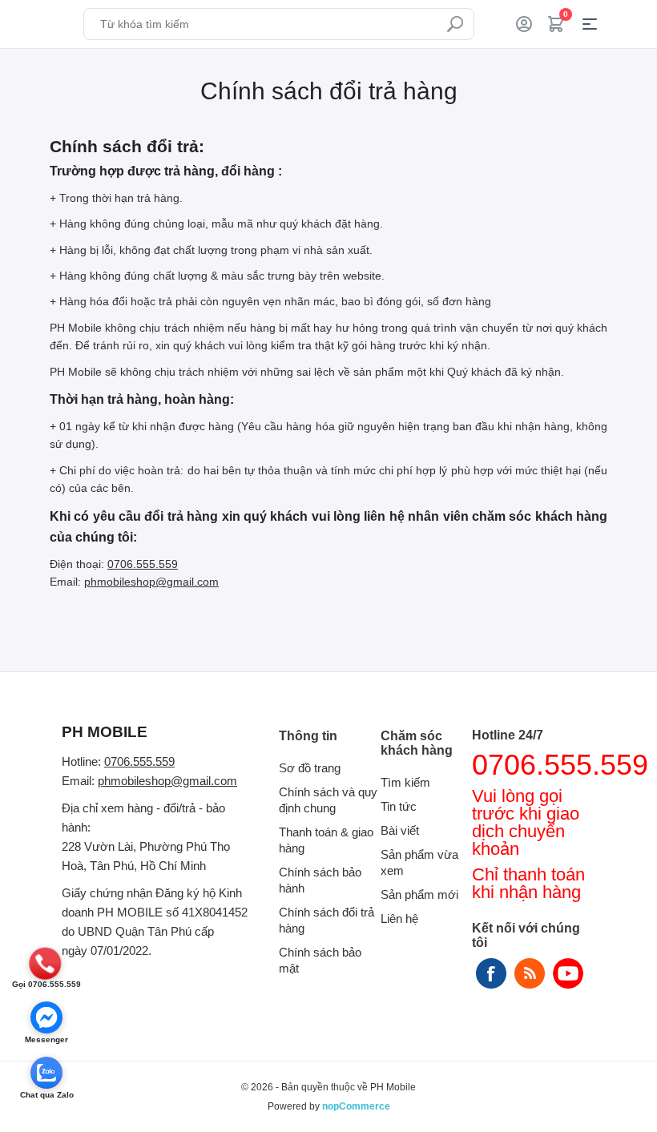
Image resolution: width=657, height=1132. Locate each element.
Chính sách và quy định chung (328, 800)
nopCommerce (356, 1106)
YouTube (568, 973)
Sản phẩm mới (419, 894)
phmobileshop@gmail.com (151, 581)
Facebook (491, 973)
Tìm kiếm (455, 24)
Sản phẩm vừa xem (419, 862)
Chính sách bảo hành (320, 880)
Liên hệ (399, 918)
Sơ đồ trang (310, 768)
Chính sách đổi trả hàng (326, 920)
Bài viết (400, 830)
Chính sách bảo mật (320, 960)
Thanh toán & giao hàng (326, 840)
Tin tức (399, 806)
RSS (529, 973)
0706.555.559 (142, 564)
